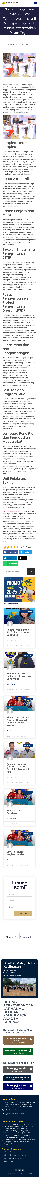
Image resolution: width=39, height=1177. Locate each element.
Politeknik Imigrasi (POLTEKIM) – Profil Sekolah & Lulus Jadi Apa (18, 767)
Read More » (11, 640)
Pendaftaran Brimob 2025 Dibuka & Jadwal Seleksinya (19, 632)
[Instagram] (16, 1170)
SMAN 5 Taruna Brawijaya (15, 812)
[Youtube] (23, 1170)
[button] (35, 3)
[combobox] (15, 571)
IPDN (5, 87)
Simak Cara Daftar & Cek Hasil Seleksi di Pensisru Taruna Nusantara (18, 721)
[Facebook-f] (19, 1170)
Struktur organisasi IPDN (12, 511)
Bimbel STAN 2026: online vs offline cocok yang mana (19, 676)
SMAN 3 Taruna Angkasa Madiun (16, 853)
